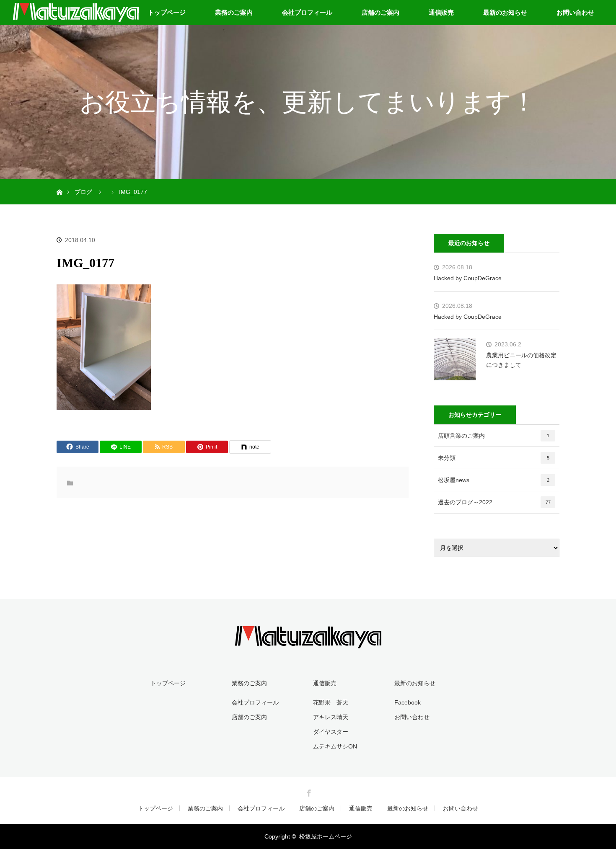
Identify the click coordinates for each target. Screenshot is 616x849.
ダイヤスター (330, 731)
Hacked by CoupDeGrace (468, 278)
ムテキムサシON (335, 746)
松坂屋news (493, 480)
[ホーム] (59, 182)
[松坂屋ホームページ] (308, 642)
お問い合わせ (575, 12)
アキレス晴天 (330, 717)
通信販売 (441, 12)
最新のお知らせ (505, 12)
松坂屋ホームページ (325, 836)
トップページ (167, 12)
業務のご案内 (234, 12)
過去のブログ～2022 (494, 502)
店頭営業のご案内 (493, 435)
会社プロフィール (307, 12)
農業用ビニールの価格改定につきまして (521, 360)
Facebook (407, 702)
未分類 (493, 457)
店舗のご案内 (380, 12)
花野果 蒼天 (330, 702)
